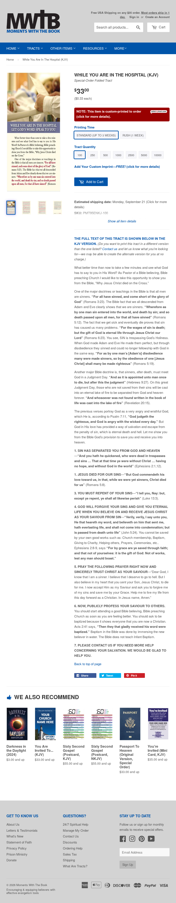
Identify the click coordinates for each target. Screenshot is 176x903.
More (119, 48)
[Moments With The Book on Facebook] (123, 840)
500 (105, 155)
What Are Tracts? (75, 866)
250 (92, 155)
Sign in (134, 17)
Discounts (70, 842)
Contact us (109, 248)
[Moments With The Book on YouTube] (151, 840)
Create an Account (157, 17)
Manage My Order (76, 830)
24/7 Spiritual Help (75, 824)
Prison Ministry (16, 854)
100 (79, 155)
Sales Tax (70, 854)
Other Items (61, 48)
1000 (118, 155)
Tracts (34, 48)
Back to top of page (87, 664)
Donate (11, 860)
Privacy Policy (16, 848)
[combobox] (118, 27)
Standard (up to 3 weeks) (96, 135)
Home (11, 48)
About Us (13, 824)
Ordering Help (72, 848)
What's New (14, 836)
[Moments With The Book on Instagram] (132, 840)
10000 (157, 155)
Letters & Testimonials (22, 830)
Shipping (69, 860)
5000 (144, 155)
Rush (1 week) (133, 135)
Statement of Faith (19, 842)
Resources (94, 48)
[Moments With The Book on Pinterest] (141, 840)
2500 (131, 155)
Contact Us (71, 836)
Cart (161, 26)
